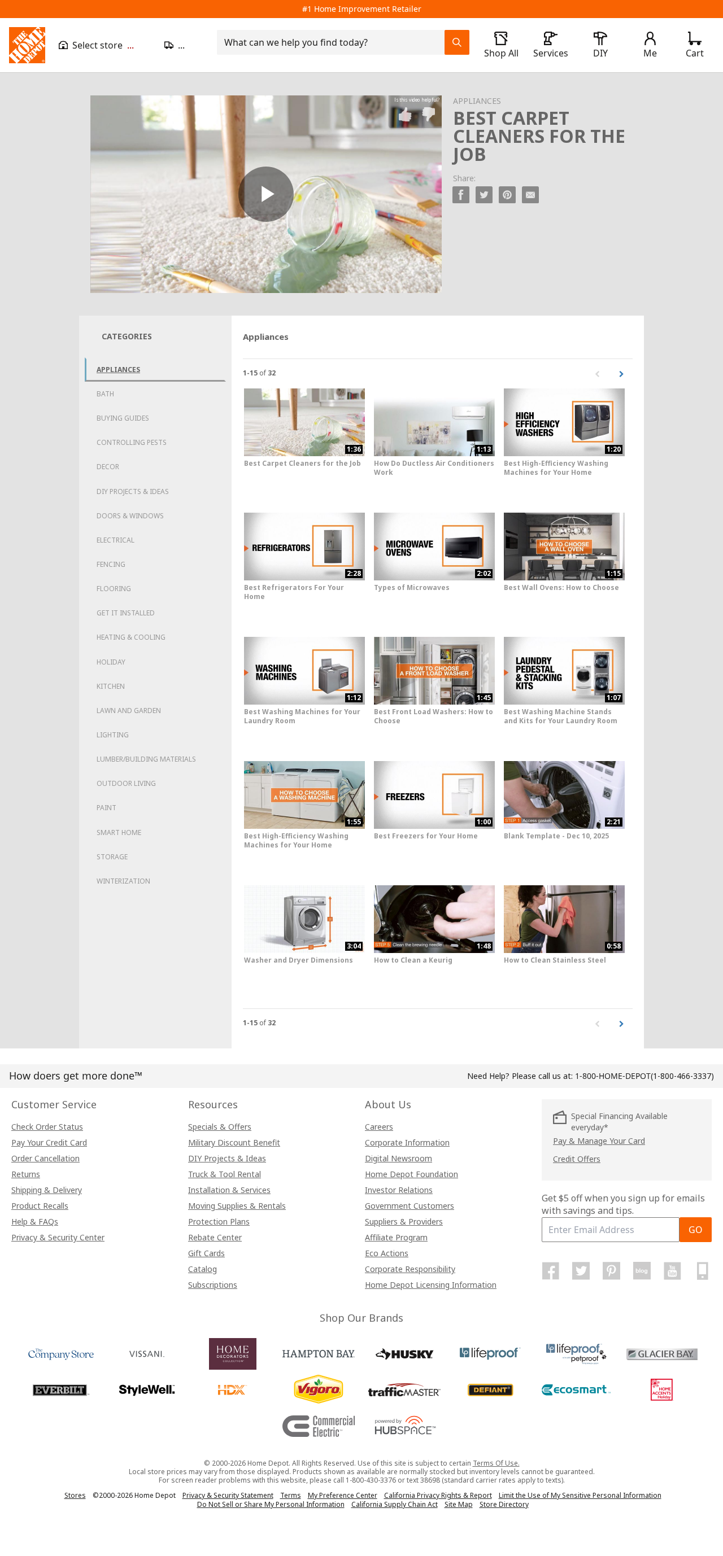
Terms (290, 1495)
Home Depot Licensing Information (430, 1284)
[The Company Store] (61, 1354)
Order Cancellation (45, 1158)
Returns (25, 1174)
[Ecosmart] (576, 1390)
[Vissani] (147, 1354)
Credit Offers (576, 1158)
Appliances (118, 369)
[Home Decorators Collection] (233, 1354)
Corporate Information (407, 1142)
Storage (112, 857)
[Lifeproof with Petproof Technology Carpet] (576, 1354)
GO (696, 1229)
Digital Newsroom (398, 1158)
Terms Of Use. (496, 1463)
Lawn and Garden (129, 710)
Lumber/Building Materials (146, 759)
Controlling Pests (132, 442)
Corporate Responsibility (410, 1269)
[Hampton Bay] (318, 1354)
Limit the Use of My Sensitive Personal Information (580, 1495)
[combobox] (334, 42)
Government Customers (409, 1205)
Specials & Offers (219, 1126)
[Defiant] (490, 1390)
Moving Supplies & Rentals (237, 1205)
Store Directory (504, 1504)
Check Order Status (47, 1126)
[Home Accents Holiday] (662, 1390)
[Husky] (404, 1354)
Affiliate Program (396, 1237)
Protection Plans (219, 1221)
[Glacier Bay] (662, 1354)
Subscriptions (212, 1284)
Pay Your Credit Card (49, 1142)
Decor (108, 466)
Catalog (202, 1269)
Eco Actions (386, 1253)
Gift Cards (206, 1253)
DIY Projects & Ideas (133, 491)
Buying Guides (123, 418)
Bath (105, 394)
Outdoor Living (126, 783)
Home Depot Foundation (411, 1174)
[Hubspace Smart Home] (404, 1426)
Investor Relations (399, 1190)
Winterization (123, 881)
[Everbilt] (61, 1390)
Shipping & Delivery (46, 1190)
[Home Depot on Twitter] (581, 1271)
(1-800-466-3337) (644, 1075)
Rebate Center (215, 1237)
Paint (106, 807)
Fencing (111, 564)
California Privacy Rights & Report (438, 1495)
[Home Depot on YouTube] (672, 1271)
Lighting (113, 735)
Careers (379, 1126)
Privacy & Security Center (57, 1237)
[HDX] (233, 1390)
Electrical (115, 540)
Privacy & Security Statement (227, 1495)
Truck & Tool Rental (224, 1174)
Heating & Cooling (131, 637)
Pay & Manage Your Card (599, 1140)
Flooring (114, 588)
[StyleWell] (147, 1390)
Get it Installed (126, 613)
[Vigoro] (318, 1390)
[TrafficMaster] (404, 1390)
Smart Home (119, 832)
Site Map (459, 1504)
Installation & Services (229, 1190)
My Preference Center (342, 1495)
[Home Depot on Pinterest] (612, 1271)
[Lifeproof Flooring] (490, 1354)
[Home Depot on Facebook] (551, 1271)
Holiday (111, 662)
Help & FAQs (34, 1221)
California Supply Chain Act (394, 1504)
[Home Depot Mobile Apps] (703, 1271)
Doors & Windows (130, 516)
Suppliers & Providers (404, 1221)
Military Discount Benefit (234, 1142)
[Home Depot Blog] (642, 1271)
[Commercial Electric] (318, 1426)
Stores (75, 1495)
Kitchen (111, 686)
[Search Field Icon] (457, 42)
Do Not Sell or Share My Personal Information (271, 1504)
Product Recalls (39, 1205)
